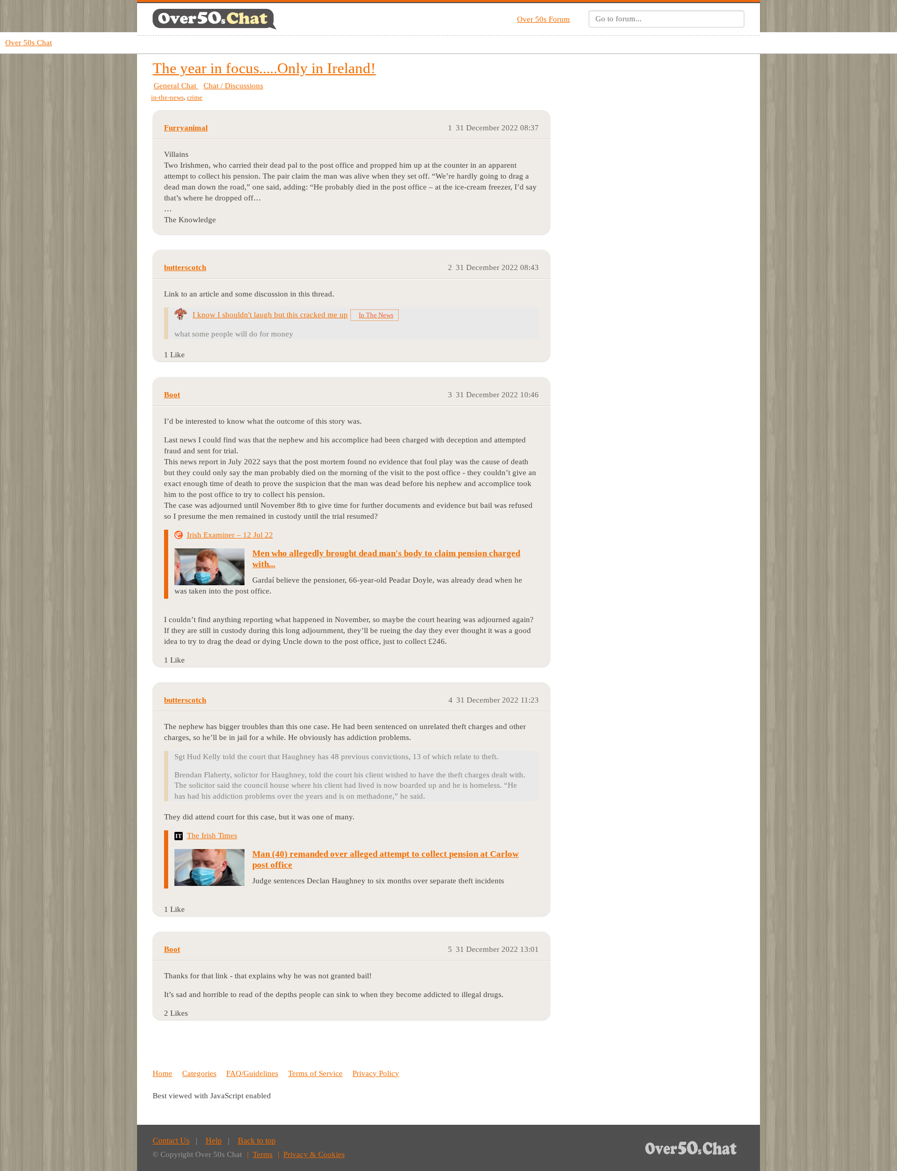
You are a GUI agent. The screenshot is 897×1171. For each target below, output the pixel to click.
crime (194, 97)
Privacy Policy (375, 1073)
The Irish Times (212, 835)
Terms (263, 1154)
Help (214, 1140)
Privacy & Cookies (314, 1154)
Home (162, 1073)
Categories (199, 1073)
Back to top (257, 1140)
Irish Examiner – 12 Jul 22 (230, 535)
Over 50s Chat (28, 42)
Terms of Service (315, 1073)
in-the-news (167, 97)
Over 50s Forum (543, 19)
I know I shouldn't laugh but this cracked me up (270, 315)
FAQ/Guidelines (252, 1073)
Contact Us (171, 1140)
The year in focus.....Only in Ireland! (264, 68)
